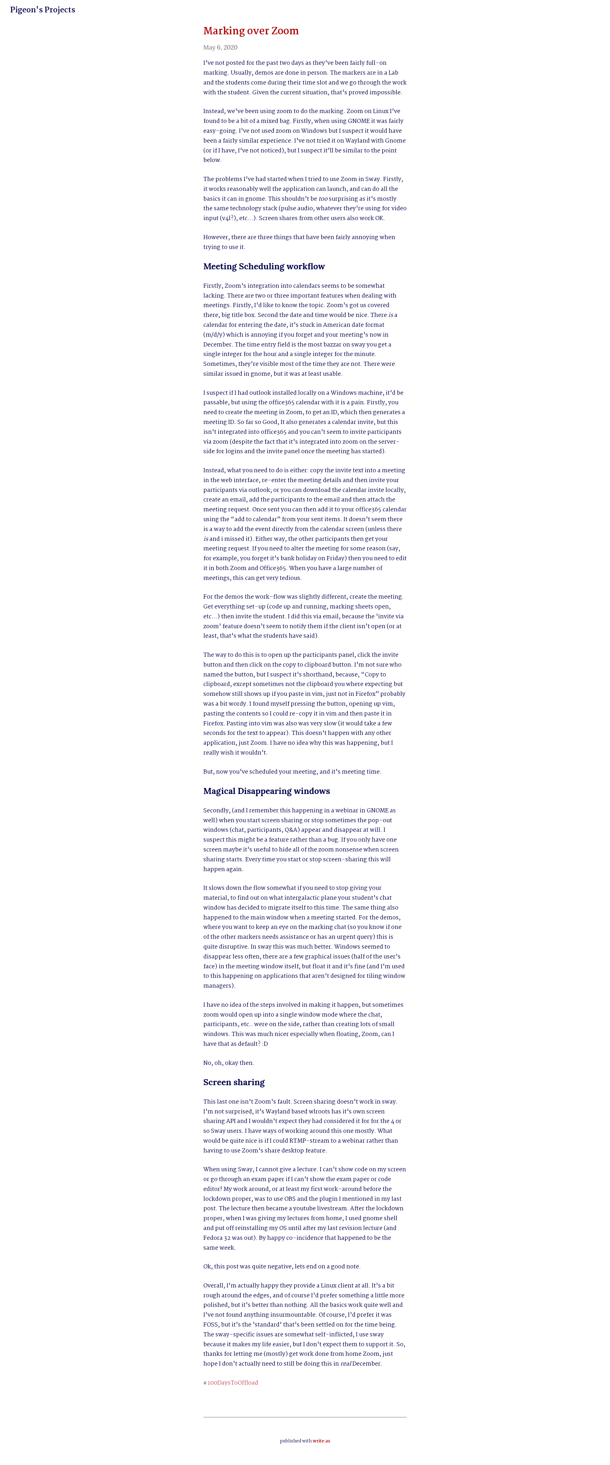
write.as (321, 1441)
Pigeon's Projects (42, 10)
